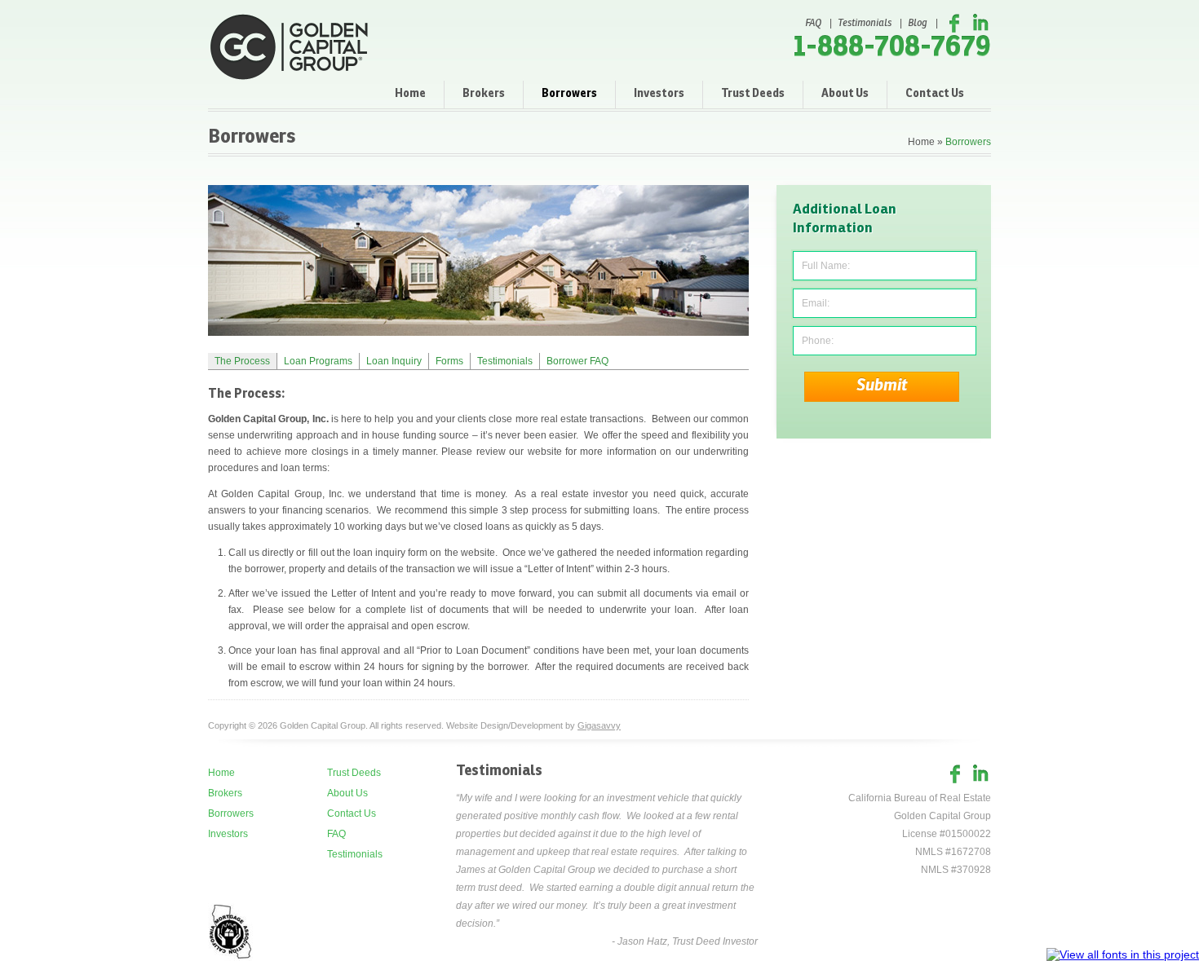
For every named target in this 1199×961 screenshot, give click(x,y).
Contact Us (934, 94)
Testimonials (865, 24)
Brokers (483, 94)
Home (410, 94)
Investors (659, 94)
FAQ (813, 24)
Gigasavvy (599, 725)
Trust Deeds (753, 94)
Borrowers (569, 94)
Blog (917, 24)
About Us (845, 94)
